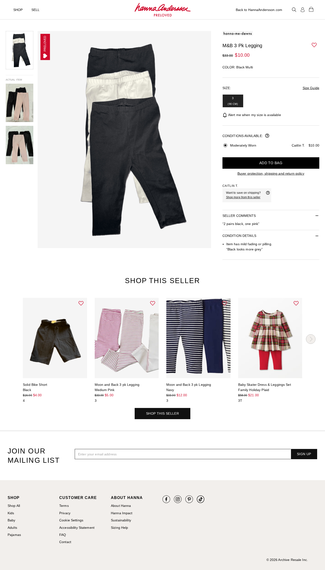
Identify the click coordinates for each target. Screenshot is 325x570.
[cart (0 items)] (311, 9)
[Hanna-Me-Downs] (163, 10)
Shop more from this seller (243, 197)
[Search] (294, 9)
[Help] (268, 195)
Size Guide (311, 88)
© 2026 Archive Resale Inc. (287, 560)
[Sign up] (302, 9)
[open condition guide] (267, 136)
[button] (314, 45)
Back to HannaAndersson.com (259, 10)
